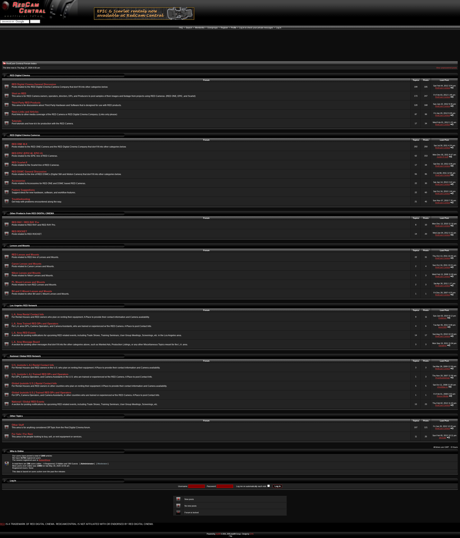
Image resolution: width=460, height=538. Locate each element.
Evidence (442, 318)
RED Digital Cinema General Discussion (34, 84)
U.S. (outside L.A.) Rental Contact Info (33, 365)
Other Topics (16, 416)
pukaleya (443, 345)
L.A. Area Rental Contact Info (28, 314)
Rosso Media (442, 396)
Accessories (18, 180)
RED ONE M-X (19, 144)
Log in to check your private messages (256, 28)
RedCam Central (442, 88)
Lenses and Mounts (20, 245)
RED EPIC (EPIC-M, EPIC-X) (27, 153)
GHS (251, 534)
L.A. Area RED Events (24, 332)
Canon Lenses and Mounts (26, 263)
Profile (233, 28)
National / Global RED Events (28, 401)
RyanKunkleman (442, 378)
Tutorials (16, 121)
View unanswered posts (446, 68)
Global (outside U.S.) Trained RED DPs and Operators (41, 392)
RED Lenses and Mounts (25, 254)
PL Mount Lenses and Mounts (28, 282)
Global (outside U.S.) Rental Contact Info (34, 383)
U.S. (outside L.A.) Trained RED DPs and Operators (40, 374)
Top (230, 536)
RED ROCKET (19, 231)
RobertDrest (44, 460)
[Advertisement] (78, 47)
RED (2, 524)
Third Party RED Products (26, 102)
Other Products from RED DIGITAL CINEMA (32, 213)
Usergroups (212, 28)
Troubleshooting (21, 199)
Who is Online (17, 451)
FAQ (181, 28)
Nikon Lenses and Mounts (26, 273)
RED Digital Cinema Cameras (25, 135)
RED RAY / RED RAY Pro (25, 222)
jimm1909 (442, 327)
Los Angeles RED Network (23, 305)
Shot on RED (19, 93)
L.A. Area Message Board (26, 342)
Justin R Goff (442, 157)
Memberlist (199, 28)
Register (224, 28)
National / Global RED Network (25, 356)
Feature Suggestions (23, 190)
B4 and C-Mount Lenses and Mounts (32, 291)
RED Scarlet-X (19, 162)
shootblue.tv (442, 387)
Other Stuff (18, 425)
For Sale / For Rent (22, 434)
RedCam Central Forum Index (21, 63)
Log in (278, 28)
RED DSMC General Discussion (29, 171)
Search (189, 28)
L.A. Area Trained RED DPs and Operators (35, 323)
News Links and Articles (25, 111)
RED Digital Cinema (20, 75)
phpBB (218, 534)
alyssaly (442, 438)
